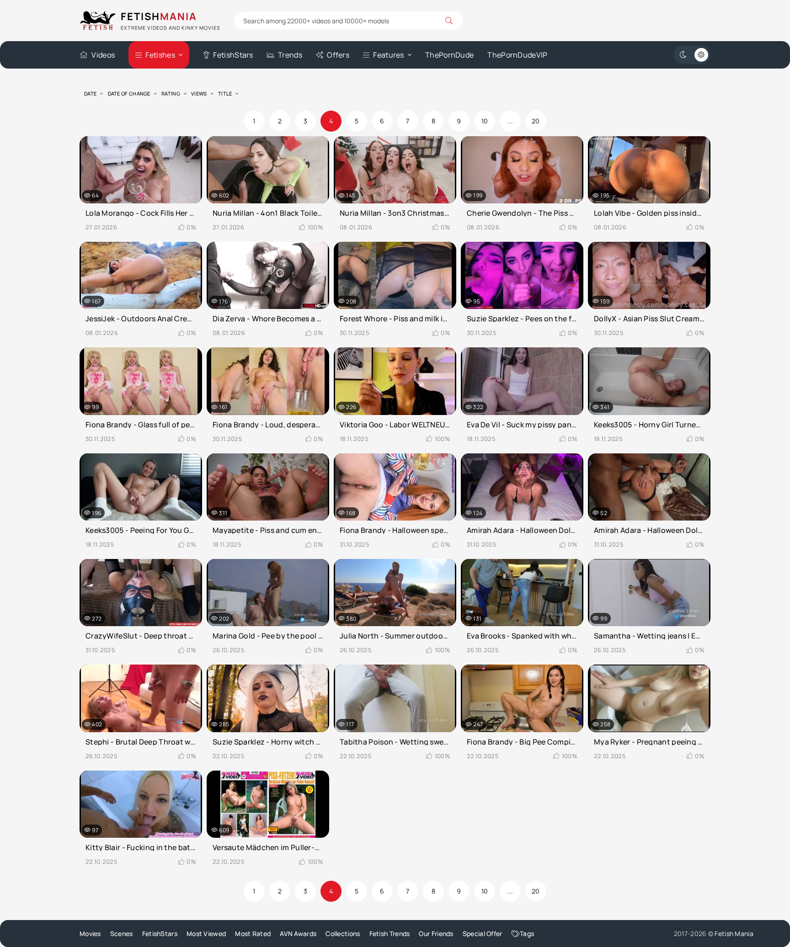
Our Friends (436, 933)
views (199, 93)
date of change (129, 93)
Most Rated (253, 933)
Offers (338, 55)
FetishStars (233, 55)
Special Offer (482, 933)
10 (484, 121)
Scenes (121, 933)
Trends (290, 55)
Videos (103, 55)
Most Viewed (206, 933)
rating (170, 93)
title (225, 93)
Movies (90, 933)
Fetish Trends (389, 933)
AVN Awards (298, 933)
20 (536, 121)
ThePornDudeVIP (517, 55)
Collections (343, 933)
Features (388, 55)
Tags (527, 933)
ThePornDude (449, 55)
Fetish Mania (734, 933)
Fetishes (160, 55)
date (90, 93)
